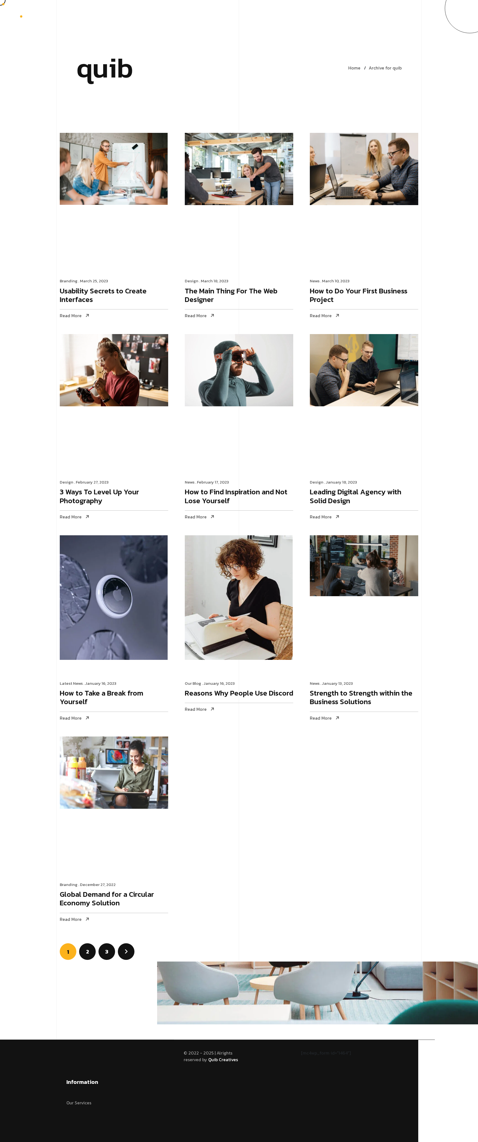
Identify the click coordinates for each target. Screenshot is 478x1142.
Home (354, 67)
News (314, 281)
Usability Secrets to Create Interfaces (103, 295)
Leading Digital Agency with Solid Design (355, 496)
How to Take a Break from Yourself (101, 698)
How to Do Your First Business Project (358, 295)
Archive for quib (385, 67)
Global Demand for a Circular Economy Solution (107, 899)
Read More (71, 316)
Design (191, 281)
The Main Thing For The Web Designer (231, 295)
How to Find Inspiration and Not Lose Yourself (236, 496)
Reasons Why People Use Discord (239, 693)
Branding (68, 281)
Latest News (71, 683)
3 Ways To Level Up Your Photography (99, 496)
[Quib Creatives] (25, 12)
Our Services (78, 1102)
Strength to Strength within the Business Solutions (361, 698)
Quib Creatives (223, 1059)
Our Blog (193, 683)
